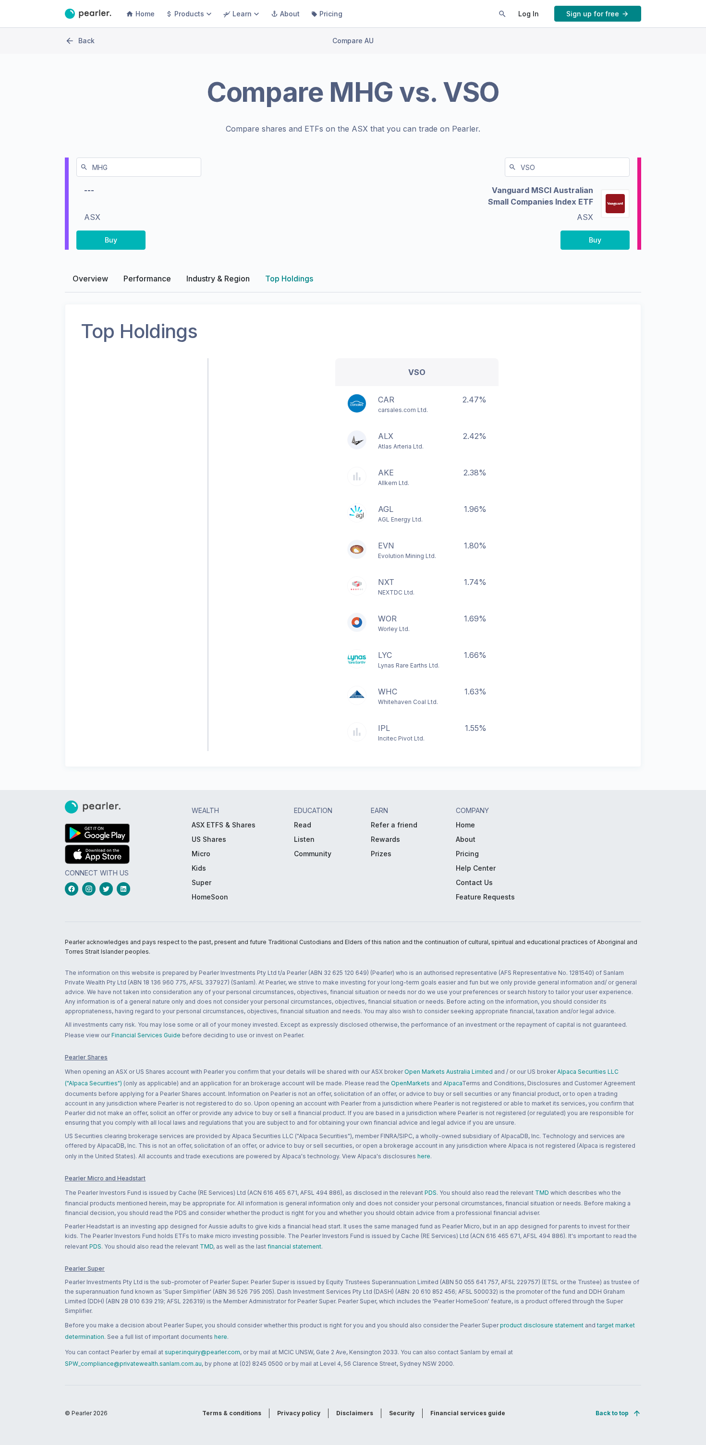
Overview (90, 278)
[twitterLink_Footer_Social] (108, 889)
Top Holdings (289, 278)
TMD (542, 1192)
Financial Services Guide (146, 1035)
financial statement (294, 1246)
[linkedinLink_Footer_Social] (125, 889)
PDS (431, 1192)
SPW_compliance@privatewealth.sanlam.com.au (133, 1363)
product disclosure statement (542, 1325)
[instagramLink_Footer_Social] (90, 889)
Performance (147, 278)
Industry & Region (218, 278)
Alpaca (452, 1083)
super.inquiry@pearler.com (202, 1352)
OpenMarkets (410, 1083)
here (423, 1156)
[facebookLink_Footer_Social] (73, 889)
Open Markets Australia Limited (448, 1071)
